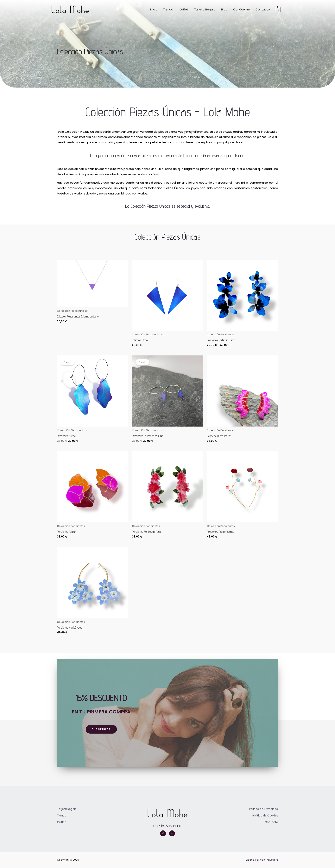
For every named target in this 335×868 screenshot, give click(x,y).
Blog (224, 9)
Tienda (168, 9)
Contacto (263, 9)
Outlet (183, 9)
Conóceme (241, 9)
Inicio (153, 9)
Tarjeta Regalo (204, 9)
